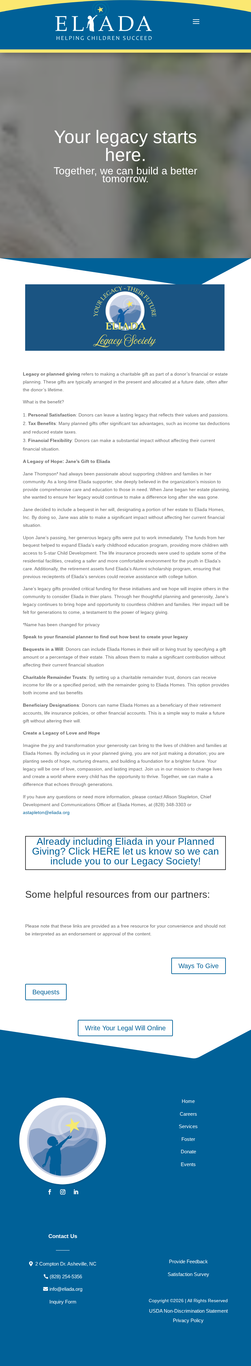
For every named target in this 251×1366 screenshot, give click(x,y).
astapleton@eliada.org (46, 812)
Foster (188, 1139)
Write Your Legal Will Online (125, 1028)
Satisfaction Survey (188, 1274)
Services (188, 1126)
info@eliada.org (65, 1289)
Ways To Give (198, 965)
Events (188, 1164)
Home (188, 1101)
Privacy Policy (188, 1320)
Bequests (45, 992)
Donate (188, 1151)
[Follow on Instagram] (63, 1192)
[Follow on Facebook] (49, 1192)
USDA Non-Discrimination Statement (188, 1311)
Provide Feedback (188, 1261)
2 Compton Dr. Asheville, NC (65, 1264)
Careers (188, 1114)
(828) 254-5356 (66, 1276)
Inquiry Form (62, 1301)
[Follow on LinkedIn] (76, 1192)
